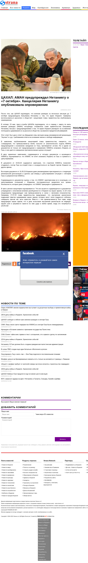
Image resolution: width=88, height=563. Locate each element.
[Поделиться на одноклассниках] (14, 264)
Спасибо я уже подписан (44, 282)
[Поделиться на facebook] (19, 264)
